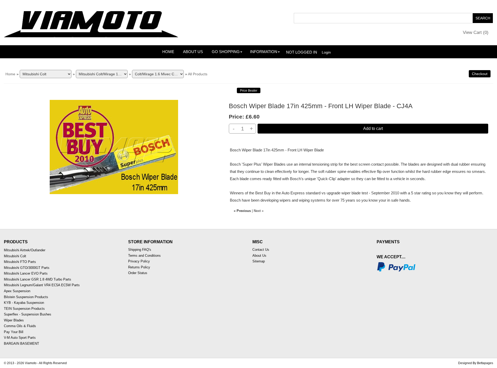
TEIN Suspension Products (24, 309)
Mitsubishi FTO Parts (20, 262)
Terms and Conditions (144, 255)
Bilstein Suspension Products (26, 297)
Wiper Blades (14, 320)
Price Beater (248, 90)
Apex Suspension (17, 291)
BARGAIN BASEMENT (21, 343)
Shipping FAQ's (139, 250)
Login (326, 52)
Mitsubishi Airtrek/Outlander (24, 250)
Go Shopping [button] (226, 51)
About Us (193, 51)
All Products (197, 74)
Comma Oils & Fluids (20, 326)
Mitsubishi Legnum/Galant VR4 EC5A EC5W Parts (42, 285)
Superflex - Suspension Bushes (27, 314)
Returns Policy (139, 267)
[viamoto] (92, 22)
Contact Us (260, 250)
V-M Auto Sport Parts (20, 338)
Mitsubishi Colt (15, 256)
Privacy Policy (139, 261)
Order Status (137, 273)
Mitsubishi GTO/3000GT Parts (26, 268)
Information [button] (263, 51)
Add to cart (373, 128)
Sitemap (258, 261)
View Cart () (475, 32)
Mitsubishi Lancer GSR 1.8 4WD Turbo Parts (37, 279)
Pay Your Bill (13, 332)
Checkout (479, 74)
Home (168, 51)
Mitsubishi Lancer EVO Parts (26, 273)
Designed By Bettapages (475, 363)
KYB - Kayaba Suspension (24, 303)
